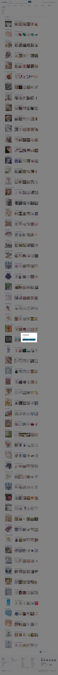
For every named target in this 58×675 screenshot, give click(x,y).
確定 (29, 339)
